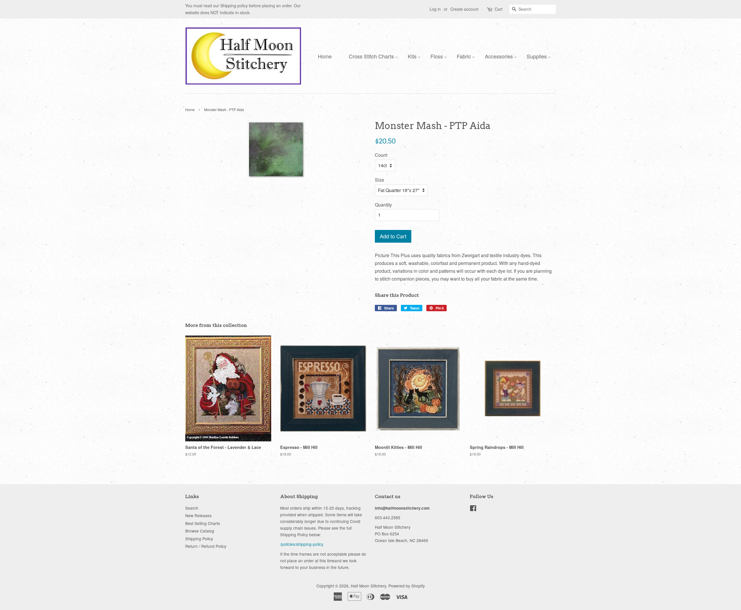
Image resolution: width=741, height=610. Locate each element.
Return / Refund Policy (205, 546)
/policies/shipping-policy (301, 544)
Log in (435, 9)
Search (191, 508)
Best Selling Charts (202, 523)
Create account (464, 9)
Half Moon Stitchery (368, 586)
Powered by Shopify (406, 586)
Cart (498, 9)
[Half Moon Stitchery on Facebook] (473, 509)
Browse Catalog (199, 531)
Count (381, 155)
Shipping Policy (199, 538)
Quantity (383, 204)
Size (379, 179)
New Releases (198, 515)
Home (190, 109)
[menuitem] (323, 56)
